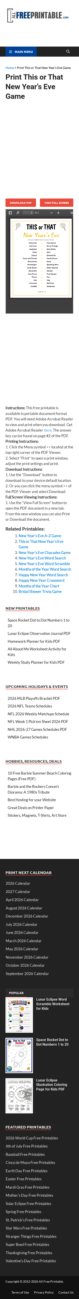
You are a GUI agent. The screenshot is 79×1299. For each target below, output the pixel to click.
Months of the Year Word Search (45, 569)
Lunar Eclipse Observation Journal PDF (39, 633)
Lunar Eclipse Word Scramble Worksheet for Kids (52, 1004)
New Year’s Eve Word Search (42, 558)
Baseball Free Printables (25, 1154)
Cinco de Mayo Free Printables (30, 1162)
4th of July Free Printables (27, 1146)
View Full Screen (56, 202)
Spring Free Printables (23, 1211)
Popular (16, 993)
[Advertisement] (39, 148)
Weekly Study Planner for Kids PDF (36, 662)
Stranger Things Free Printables (31, 1236)
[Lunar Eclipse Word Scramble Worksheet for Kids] (19, 1000)
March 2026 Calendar (24, 941)
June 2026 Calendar (22, 932)
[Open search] (68, 52)
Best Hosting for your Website (32, 800)
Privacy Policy (44, 1292)
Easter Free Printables (23, 1179)
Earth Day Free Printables (26, 1170)
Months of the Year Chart (39, 586)
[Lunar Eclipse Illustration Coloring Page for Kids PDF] (19, 1081)
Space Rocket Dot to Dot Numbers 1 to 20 (52, 1042)
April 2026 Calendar (22, 899)
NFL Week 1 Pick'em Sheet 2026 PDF (38, 721)
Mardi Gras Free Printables (27, 1187)
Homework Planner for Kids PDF (34, 641)
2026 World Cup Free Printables (32, 1138)
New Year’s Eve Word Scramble (44, 563)
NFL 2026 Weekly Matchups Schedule (38, 714)
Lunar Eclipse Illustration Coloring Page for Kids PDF (51, 1085)
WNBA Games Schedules (28, 737)
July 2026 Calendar (22, 924)
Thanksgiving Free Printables (29, 1252)
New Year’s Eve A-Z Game (40, 535)
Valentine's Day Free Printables (31, 1261)
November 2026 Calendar (27, 957)
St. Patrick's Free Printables (28, 1220)
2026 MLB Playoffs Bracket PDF (34, 698)
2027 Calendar (18, 891)
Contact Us (66, 1292)
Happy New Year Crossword (42, 580)
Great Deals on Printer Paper (31, 807)
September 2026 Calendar (27, 973)
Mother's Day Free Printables (29, 1195)
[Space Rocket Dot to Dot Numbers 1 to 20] (19, 1040)
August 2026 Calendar (24, 908)
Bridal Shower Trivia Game (40, 591)
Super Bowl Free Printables (27, 1244)
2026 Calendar (18, 883)
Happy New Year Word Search (43, 575)
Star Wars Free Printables (26, 1228)
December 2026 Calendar (27, 916)
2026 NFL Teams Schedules (30, 706)
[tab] (16, 993)
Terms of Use (20, 1292)
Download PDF (21, 202)
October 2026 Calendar (25, 965)
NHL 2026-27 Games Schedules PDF (37, 729)
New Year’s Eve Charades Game (45, 552)
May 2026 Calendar (22, 949)
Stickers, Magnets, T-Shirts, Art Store (37, 815)
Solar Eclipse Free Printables (28, 1203)
